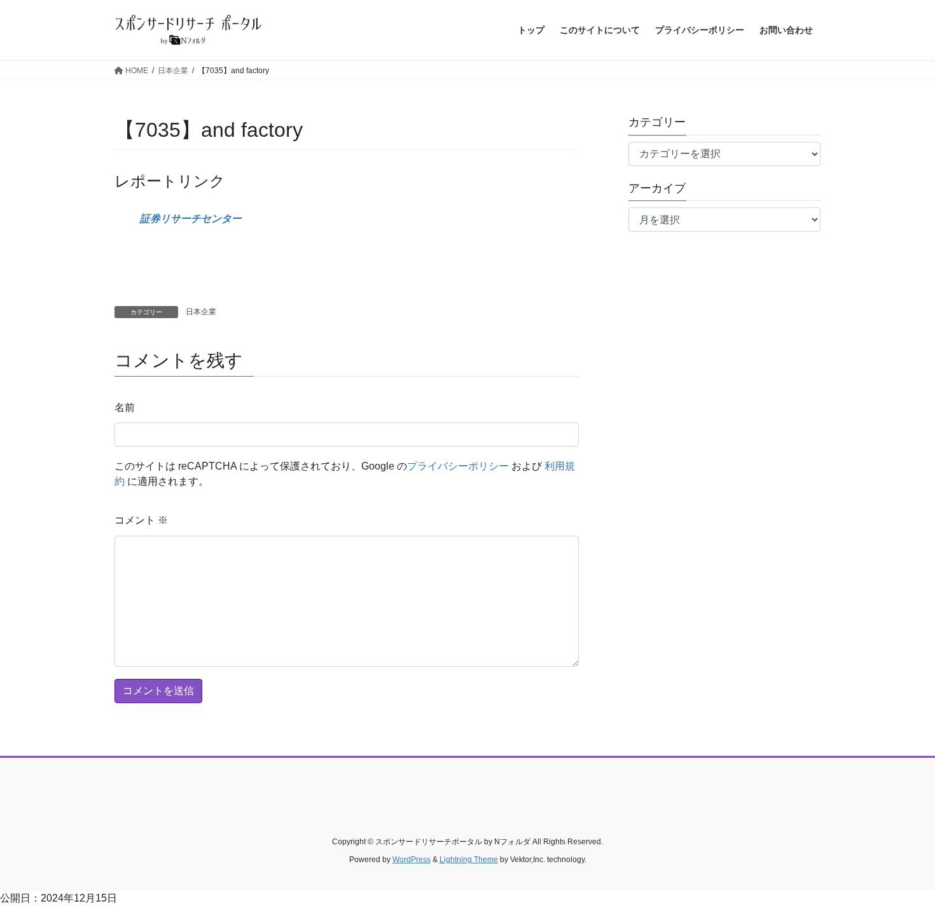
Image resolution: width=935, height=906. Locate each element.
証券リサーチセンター (191, 218)
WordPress (411, 859)
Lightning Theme (469, 859)
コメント (141, 520)
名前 (124, 407)
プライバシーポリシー (458, 466)
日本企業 (201, 311)
